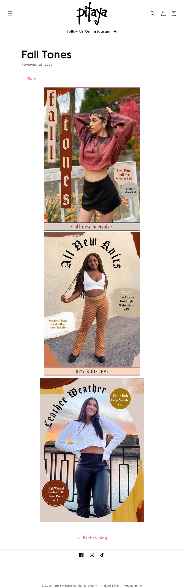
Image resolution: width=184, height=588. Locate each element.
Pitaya (57, 586)
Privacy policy (133, 586)
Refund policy (110, 586)
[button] (10, 13)
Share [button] (31, 78)
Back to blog (95, 538)
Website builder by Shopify (79, 586)
